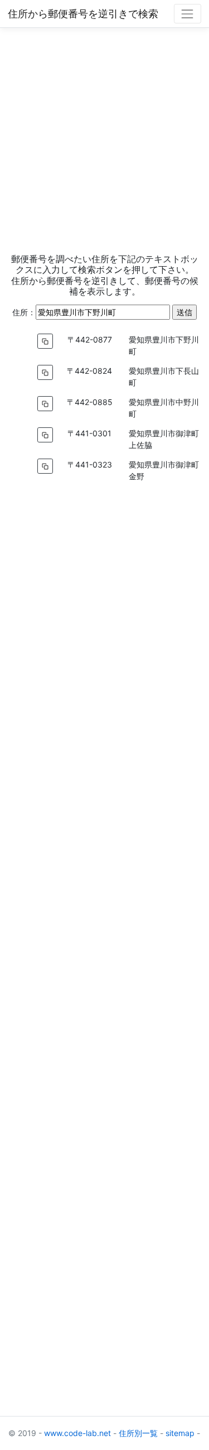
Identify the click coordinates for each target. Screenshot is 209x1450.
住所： (24, 312)
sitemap (180, 1433)
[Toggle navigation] (187, 13)
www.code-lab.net (77, 1433)
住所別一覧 (138, 1433)
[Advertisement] (104, 140)
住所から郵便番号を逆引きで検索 (83, 14)
